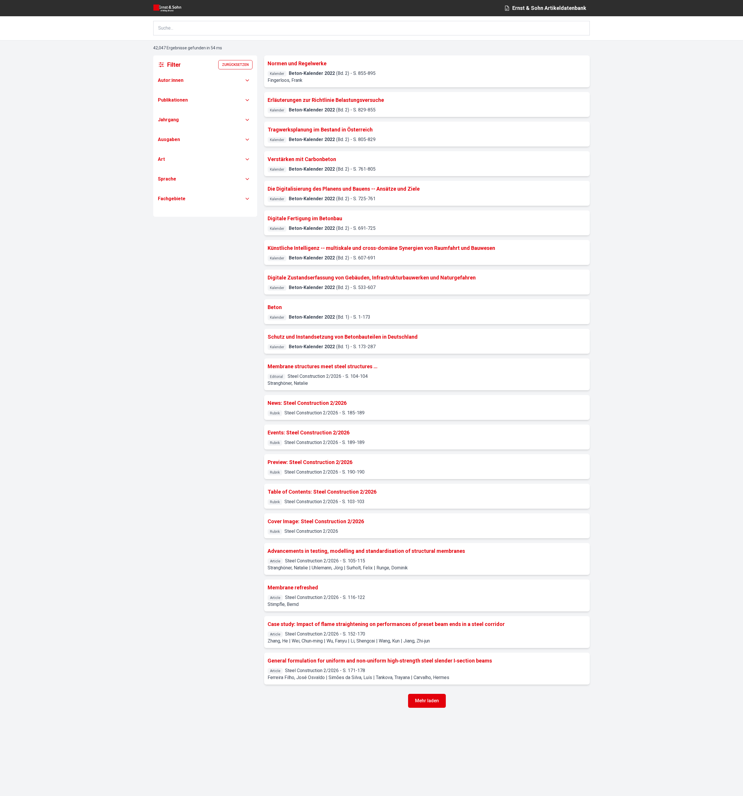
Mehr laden (427, 700)
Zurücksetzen (235, 65)
